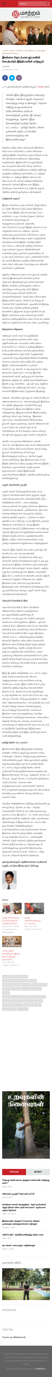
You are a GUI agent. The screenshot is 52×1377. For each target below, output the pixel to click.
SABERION (40, 1369)
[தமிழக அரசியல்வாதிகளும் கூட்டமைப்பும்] (34, 908)
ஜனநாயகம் (16, 1001)
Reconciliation (39, 985)
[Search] (47, 3)
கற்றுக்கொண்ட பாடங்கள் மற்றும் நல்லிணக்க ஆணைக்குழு (24, 997)
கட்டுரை (5, 51)
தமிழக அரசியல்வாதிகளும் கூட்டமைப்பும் (33, 921)
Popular (14, 1172)
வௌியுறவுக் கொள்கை (10, 53)
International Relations (14, 981)
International (20, 977)
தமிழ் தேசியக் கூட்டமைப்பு (12, 1005)
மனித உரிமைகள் (30, 51)
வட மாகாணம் (22, 1009)
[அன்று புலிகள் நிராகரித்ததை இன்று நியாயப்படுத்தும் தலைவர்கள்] (12, 941)
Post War (26, 985)
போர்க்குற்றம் (28, 1005)
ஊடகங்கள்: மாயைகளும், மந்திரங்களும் (18, 1245)
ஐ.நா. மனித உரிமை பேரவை (31, 989)
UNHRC (6, 989)
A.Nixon (5, 67)
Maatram (32, 981)
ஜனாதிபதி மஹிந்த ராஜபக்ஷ (32, 1001)
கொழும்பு (12, 51)
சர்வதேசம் (19, 51)
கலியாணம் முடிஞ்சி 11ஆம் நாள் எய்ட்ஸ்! (18, 1194)
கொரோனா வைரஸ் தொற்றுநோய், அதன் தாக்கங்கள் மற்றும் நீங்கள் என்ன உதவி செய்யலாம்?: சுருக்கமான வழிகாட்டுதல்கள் (24, 1207)
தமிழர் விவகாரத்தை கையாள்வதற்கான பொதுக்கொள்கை (10, 921)
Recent (38, 1172)
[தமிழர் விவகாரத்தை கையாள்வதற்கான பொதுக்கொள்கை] (12, 908)
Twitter (40, 86)
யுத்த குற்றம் (41, 51)
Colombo (7, 977)
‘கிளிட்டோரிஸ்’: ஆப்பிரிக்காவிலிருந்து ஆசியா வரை (22, 1234)
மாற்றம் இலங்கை (9, 1009)
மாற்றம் (37, 1005)
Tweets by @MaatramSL (14, 1337)
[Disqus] (26, 1050)
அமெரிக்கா (15, 989)
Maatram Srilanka (11, 985)
